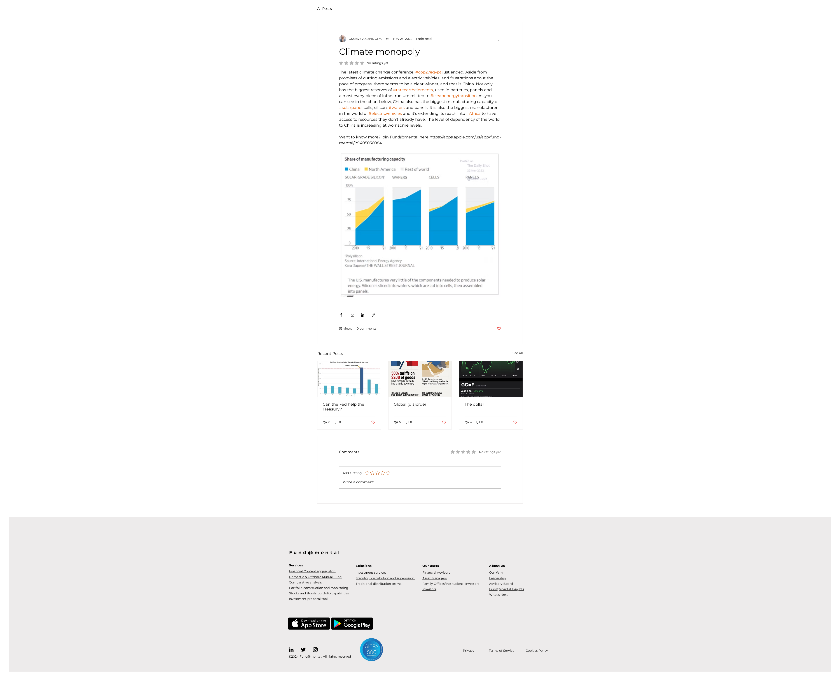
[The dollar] (491, 379)
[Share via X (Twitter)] (352, 315)
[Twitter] (303, 649)
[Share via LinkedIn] (362, 315)
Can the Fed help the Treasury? (343, 407)
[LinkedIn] (291, 649)
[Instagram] (315, 649)
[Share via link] (373, 315)
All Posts (324, 9)
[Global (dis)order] (420, 379)
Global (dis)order (410, 404)
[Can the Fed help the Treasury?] (349, 379)
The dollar (474, 404)
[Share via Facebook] (341, 315)
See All (518, 353)
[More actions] (498, 38)
